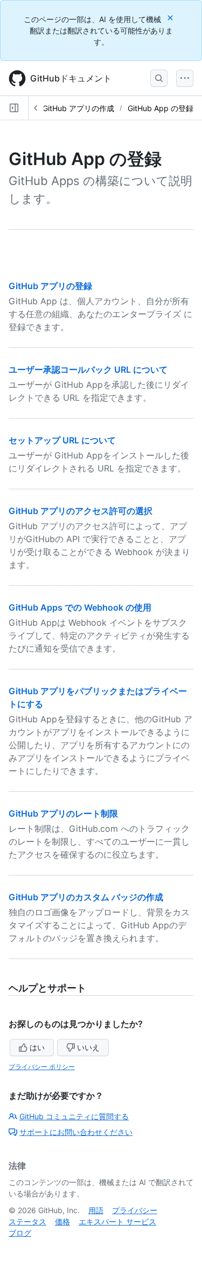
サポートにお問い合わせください (76, 1132)
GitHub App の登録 (160, 108)
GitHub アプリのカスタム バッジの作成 (86, 897)
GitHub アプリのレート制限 (63, 813)
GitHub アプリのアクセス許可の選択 (80, 510)
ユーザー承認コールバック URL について (88, 369)
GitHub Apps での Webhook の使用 (80, 607)
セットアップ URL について (62, 440)
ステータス (27, 1221)
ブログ (20, 1232)
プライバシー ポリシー (42, 1067)
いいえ (88, 1047)
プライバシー (134, 1210)
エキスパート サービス (117, 1221)
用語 (95, 1210)
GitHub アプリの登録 (50, 285)
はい (37, 1047)
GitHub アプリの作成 (78, 108)
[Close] (171, 17)
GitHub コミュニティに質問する (74, 1116)
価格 (62, 1221)
